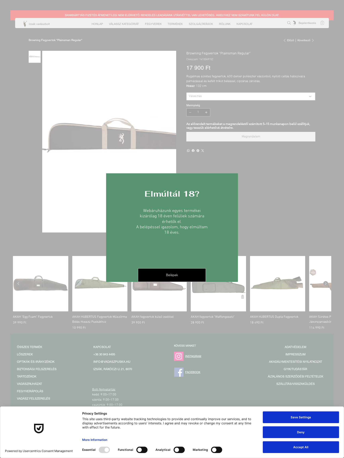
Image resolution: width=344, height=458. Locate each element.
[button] (172, 275)
